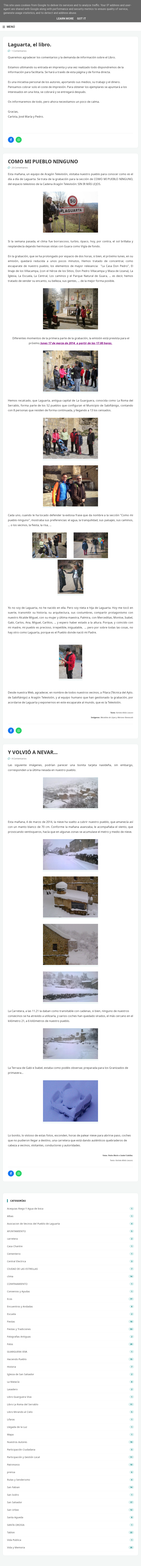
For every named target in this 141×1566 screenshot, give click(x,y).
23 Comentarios (20, 167)
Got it (81, 18)
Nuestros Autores (17, 1442)
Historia (11, 1366)
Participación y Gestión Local (23, 1457)
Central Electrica (16, 1261)
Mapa (10, 1434)
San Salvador (14, 1502)
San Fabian (13, 1487)
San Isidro (13, 1494)
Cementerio (13, 1253)
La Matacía (13, 1381)
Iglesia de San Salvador (20, 1374)
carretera (12, 1238)
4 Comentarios (19, 758)
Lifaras (11, 1419)
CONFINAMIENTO (17, 1283)
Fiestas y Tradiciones (19, 1329)
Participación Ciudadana (21, 1449)
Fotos (10, 1344)
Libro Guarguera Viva (19, 1396)
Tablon (11, 1532)
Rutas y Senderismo (18, 1479)
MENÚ (11, 26)
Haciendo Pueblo (16, 1359)
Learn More (65, 18)
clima (10, 1276)
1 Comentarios (19, 50)
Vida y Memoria (16, 1547)
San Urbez (13, 1509)
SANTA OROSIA (15, 1524)
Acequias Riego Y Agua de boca (25, 1208)
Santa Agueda (15, 1517)
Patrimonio (13, 1464)
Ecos (9, 1299)
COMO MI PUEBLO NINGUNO (43, 161)
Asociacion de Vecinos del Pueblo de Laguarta (33, 1223)
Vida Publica (14, 1540)
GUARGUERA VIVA (17, 1351)
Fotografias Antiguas (19, 1336)
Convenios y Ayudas (18, 1291)
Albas (10, 1216)
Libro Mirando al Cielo (19, 1412)
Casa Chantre (15, 1246)
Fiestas (11, 1321)
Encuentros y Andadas (20, 1306)
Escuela (11, 1314)
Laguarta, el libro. (29, 44)
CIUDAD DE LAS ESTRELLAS (22, 1268)
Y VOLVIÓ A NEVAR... (33, 752)
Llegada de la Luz (17, 1427)
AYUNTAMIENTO (16, 1231)
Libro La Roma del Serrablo (22, 1404)
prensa (11, 1472)
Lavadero (12, 1389)
